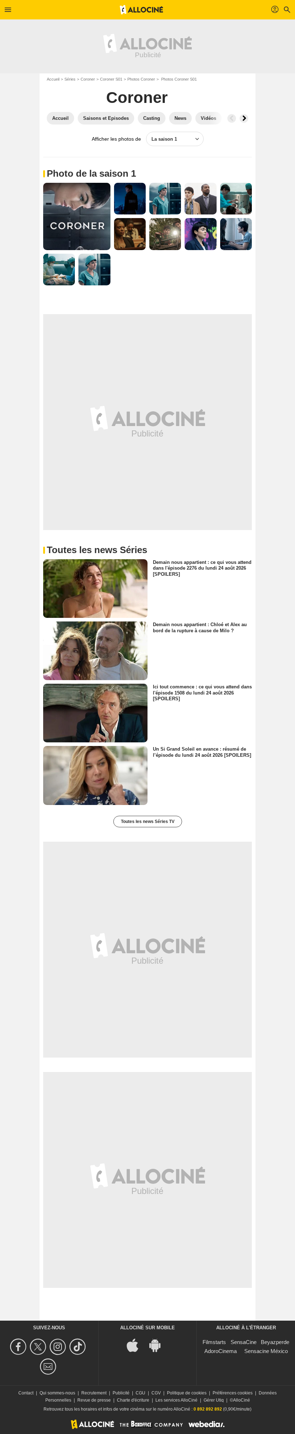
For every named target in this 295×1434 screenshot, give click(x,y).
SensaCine (244, 1342)
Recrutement (93, 1392)
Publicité (121, 1392)
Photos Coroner (141, 79)
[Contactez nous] (49, 1366)
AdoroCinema (220, 1351)
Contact (25, 1392)
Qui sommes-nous (57, 1392)
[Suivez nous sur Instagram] (59, 1347)
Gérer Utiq (214, 1400)
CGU (140, 1392)
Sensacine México (266, 1351)
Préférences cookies (233, 1392)
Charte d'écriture (133, 1400)
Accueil (53, 79)
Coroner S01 (111, 79)
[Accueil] (141, 9)
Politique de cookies (186, 1392)
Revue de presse (94, 1400)
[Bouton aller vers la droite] (244, 118)
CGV (156, 1392)
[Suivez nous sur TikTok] (78, 1347)
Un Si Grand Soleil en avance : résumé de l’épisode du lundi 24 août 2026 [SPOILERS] (202, 751)
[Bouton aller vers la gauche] (231, 118)
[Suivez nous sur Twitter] (39, 1347)
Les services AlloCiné (176, 1400)
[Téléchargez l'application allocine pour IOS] (136, 1345)
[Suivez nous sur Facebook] (19, 1347)
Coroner (88, 79)
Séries (70, 79)
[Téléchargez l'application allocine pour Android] (158, 1345)
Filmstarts (214, 1342)
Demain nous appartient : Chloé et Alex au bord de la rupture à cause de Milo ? (200, 627)
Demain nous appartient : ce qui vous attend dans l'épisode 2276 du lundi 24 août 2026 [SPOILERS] (202, 568)
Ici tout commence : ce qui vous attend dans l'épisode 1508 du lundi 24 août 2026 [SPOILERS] (202, 692)
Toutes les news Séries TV (147, 821)
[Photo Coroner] (76, 216)
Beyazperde (275, 1342)
